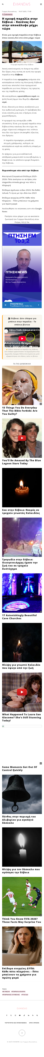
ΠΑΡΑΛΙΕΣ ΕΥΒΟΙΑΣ (11, 995)
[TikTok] (24, 1015)
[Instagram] (15, 1015)
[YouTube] (20, 1015)
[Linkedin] (28, 1015)
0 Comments (7, 14)
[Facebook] (7, 1015)
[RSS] (33, 1015)
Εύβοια (19, 74)
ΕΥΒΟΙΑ (6, 991)
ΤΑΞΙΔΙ (25, 995)
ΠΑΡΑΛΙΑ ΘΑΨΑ (18, 991)
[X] (11, 1015)
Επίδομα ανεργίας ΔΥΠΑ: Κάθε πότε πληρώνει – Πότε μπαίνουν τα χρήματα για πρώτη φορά (20, 201)
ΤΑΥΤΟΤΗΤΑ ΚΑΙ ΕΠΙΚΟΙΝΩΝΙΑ (16, 1023)
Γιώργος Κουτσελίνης (9, 11)
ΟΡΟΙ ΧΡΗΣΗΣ (34, 1023)
